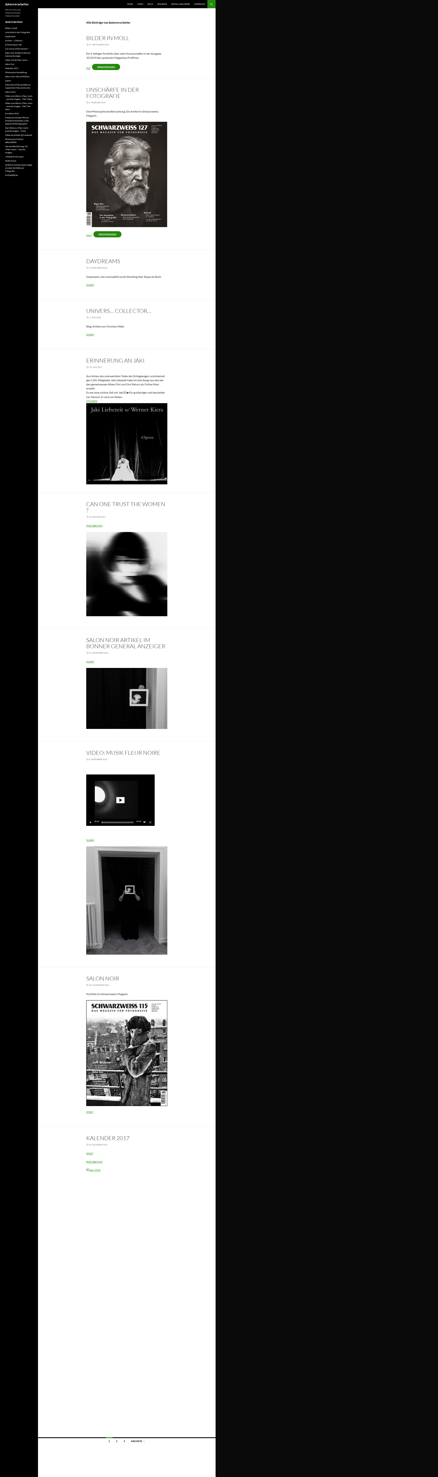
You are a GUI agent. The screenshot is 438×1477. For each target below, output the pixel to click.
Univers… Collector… (118, 310)
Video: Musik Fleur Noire (123, 752)
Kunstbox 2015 (12, 113)
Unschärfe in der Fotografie (112, 92)
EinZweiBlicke (11, 175)
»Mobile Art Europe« (14, 156)
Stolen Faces (10, 160)
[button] (120, 800)
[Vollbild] (150, 822)
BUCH (150, 4)
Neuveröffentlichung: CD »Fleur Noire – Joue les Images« (16, 149)
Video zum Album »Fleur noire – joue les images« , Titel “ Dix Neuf (18, 106)
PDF (88, 68)
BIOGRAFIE (162, 4)
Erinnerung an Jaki (115, 360)
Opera (8, 80)
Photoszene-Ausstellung (16, 72)
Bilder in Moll (107, 37)
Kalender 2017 (108, 1137)
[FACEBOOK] (94, 525)
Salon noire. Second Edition (17, 76)
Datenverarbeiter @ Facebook (18, 135)
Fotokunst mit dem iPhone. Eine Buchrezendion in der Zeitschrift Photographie (17, 120)
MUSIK (130, 4)
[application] (120, 800)
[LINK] (90, 285)
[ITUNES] (91, 401)
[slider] (118, 822)
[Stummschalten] (144, 822)
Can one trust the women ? (125, 507)
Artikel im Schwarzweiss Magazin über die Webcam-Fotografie (19, 168)
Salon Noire (10, 92)
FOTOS (140, 4)
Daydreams (103, 261)
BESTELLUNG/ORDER (180, 4)
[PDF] (89, 235)
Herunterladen (106, 67)
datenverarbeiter (17, 4)
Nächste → (138, 1441)
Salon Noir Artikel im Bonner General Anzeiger (125, 643)
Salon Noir (102, 978)
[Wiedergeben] (90, 822)
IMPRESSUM (199, 4)
